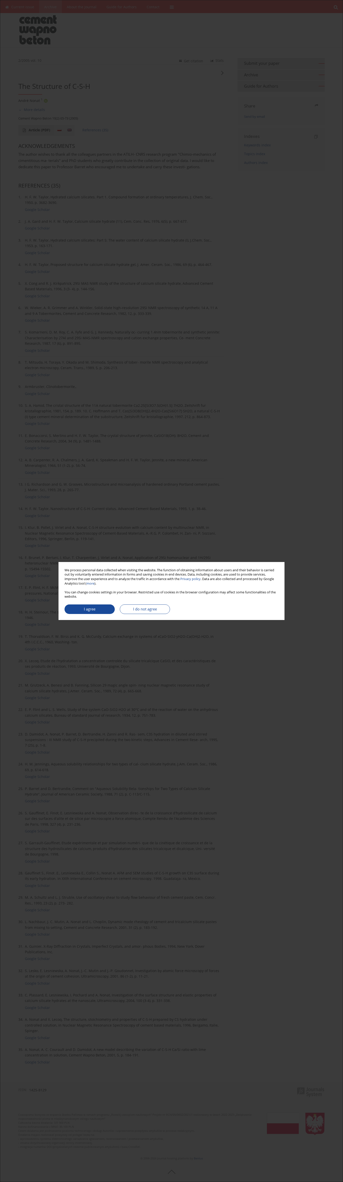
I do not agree (145, 609)
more (90, 583)
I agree (89, 609)
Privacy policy (190, 579)
